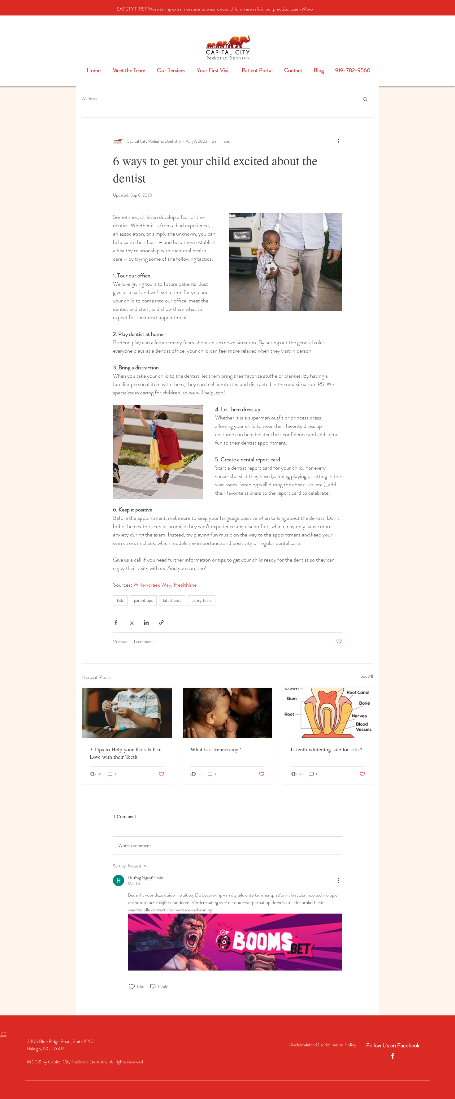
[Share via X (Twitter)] (131, 622)
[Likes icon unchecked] (132, 986)
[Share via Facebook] (116, 622)
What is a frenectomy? (215, 749)
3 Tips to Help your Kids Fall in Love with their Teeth (126, 752)
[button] (215, 8)
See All (367, 676)
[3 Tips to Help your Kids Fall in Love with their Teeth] (127, 713)
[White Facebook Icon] (393, 1056)
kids (120, 600)
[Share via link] (161, 622)
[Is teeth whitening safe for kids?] (328, 713)
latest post (172, 600)
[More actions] (338, 141)
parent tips (143, 600)
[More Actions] (338, 880)
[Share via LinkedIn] (146, 622)
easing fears (201, 600)
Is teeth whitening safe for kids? (326, 749)
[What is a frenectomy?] (227, 713)
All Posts (89, 99)
